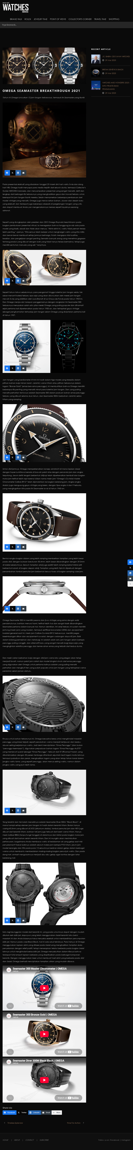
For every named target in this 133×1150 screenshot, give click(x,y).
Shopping (114, 19)
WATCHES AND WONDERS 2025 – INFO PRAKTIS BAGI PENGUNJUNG (116, 85)
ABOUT (17, 1140)
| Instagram (125, 1140)
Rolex (28, 19)
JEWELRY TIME (40, 19)
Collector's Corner (80, 19)
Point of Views (58, 19)
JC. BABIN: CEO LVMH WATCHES (116, 56)
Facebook (114, 1140)
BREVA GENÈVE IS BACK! (112, 69)
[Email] (130, 578)
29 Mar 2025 (110, 60)
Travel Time (100, 19)
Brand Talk (16, 19)
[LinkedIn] (130, 573)
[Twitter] (130, 567)
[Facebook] (130, 562)
